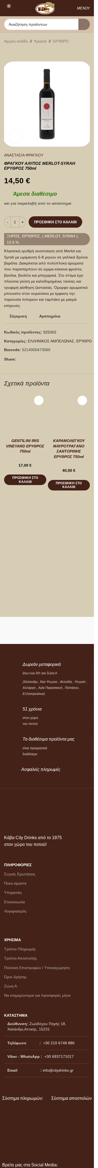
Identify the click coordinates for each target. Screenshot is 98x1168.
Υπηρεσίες (13, 892)
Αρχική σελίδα (16, 41)
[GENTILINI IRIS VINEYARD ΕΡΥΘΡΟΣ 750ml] (25, 414)
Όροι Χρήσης (15, 977)
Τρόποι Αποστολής (20, 958)
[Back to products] (14, 53)
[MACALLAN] (24, 630)
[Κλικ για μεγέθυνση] (15, 137)
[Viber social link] (32, 359)
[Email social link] (26, 359)
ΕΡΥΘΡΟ (61, 41)
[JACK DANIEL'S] (69, 630)
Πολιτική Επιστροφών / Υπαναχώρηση (37, 968)
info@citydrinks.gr (58, 1070)
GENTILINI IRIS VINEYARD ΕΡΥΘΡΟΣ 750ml (25, 446)
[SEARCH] (84, 24)
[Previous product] (7, 53)
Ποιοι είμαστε (15, 883)
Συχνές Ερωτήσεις (19, 874)
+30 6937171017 (59, 1056)
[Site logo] (45, 8)
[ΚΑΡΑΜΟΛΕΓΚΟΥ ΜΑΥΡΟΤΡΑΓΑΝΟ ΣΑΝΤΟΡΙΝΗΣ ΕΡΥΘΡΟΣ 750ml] (69, 414)
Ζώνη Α (10, 986)
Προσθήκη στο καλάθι (55, 222)
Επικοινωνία (14, 902)
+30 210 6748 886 (58, 1043)
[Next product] (20, 53)
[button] (25, 480)
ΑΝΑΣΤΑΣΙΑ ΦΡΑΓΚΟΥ (23, 155)
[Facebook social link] (19, 359)
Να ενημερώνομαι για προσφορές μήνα (37, 995)
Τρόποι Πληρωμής (20, 949)
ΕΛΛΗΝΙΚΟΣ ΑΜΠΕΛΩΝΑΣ (51, 341)
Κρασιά (40, 41)
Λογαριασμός (15, 911)
